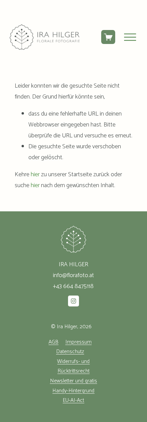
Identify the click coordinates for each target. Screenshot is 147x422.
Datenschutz (70, 351)
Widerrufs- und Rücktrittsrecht (73, 366)
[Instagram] (73, 301)
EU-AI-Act (73, 400)
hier (35, 174)
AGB (53, 342)
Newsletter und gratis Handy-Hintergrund (73, 386)
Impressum (78, 342)
